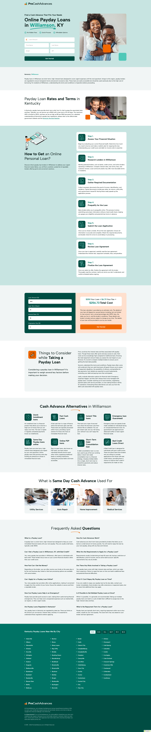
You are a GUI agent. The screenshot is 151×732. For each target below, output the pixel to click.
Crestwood (107, 668)
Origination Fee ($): (34, 323)
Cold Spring (107, 645)
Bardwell (28, 675)
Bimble (54, 652)
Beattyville (29, 678)
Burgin (54, 678)
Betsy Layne (56, 645)
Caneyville (81, 658)
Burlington (55, 684)
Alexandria (29, 645)
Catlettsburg (81, 665)
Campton (81, 655)
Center (80, 675)
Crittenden (107, 671)
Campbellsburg (82, 648)
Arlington (29, 655)
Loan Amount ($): (33, 297)
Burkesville (55, 681)
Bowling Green (56, 655)
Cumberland (107, 675)
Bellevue (29, 688)
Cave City (81, 668)
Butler (80, 639)
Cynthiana (107, 678)
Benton (54, 639)
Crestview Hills (108, 665)
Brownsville (55, 668)
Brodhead (55, 662)
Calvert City (81, 645)
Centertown (81, 678)
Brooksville (55, 665)
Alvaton (28, 648)
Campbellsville (82, 652)
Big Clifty (55, 648)
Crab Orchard (108, 658)
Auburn (28, 662)
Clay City (81, 688)
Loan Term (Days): (34, 306)
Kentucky (27, 74)
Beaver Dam (30, 681)
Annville (28, 652)
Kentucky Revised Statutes (51, 118)
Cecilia (80, 671)
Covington (107, 655)
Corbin (106, 652)
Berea (54, 642)
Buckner (54, 671)
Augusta (28, 665)
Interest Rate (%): (33, 314)
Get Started (49, 58)
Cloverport (107, 642)
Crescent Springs (109, 662)
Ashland (28, 658)
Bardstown (29, 671)
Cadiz (79, 642)
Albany (28, 642)
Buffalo (54, 675)
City (79, 684)
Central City (81, 681)
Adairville (29, 639)
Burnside (54, 688)
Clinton (106, 639)
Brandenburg (56, 658)
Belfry (28, 684)
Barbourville (30, 668)
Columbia (107, 648)
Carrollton (81, 662)
